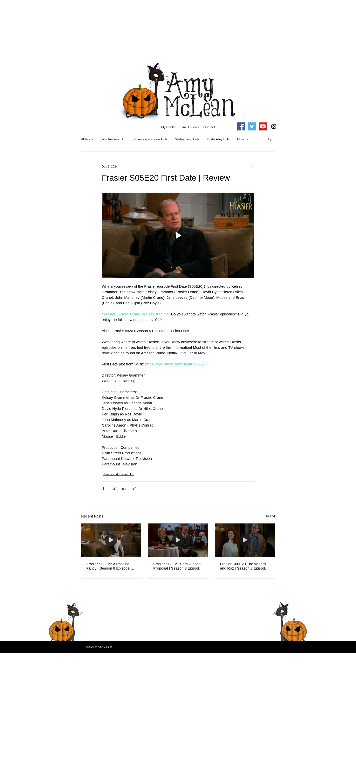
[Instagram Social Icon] (274, 126)
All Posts (87, 139)
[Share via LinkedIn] (124, 488)
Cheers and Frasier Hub (150, 139)
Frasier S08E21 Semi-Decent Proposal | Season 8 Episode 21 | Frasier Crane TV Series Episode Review (177, 566)
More (240, 139)
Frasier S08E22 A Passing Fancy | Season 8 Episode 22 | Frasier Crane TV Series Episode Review (110, 566)
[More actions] (251, 166)
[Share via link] (134, 488)
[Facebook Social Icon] (241, 126)
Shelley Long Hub (187, 139)
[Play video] (178, 235)
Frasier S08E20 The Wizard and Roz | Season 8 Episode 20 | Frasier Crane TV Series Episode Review (243, 566)
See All (270, 515)
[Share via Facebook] (104, 488)
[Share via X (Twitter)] (114, 488)
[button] (270, 139)
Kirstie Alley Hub (218, 139)
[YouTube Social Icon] (263, 126)
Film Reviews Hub (113, 139)
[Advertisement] (123, 29)
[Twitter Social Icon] (252, 126)
